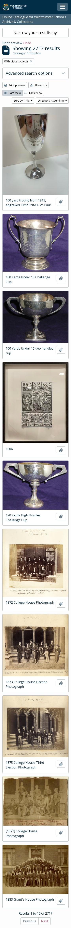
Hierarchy (40, 85)
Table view (35, 93)
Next (44, 921)
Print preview (16, 85)
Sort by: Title (22, 100)
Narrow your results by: (35, 32)
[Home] (16, 7)
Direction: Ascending (51, 100)
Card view (14, 93)
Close (27, 43)
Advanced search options (29, 73)
